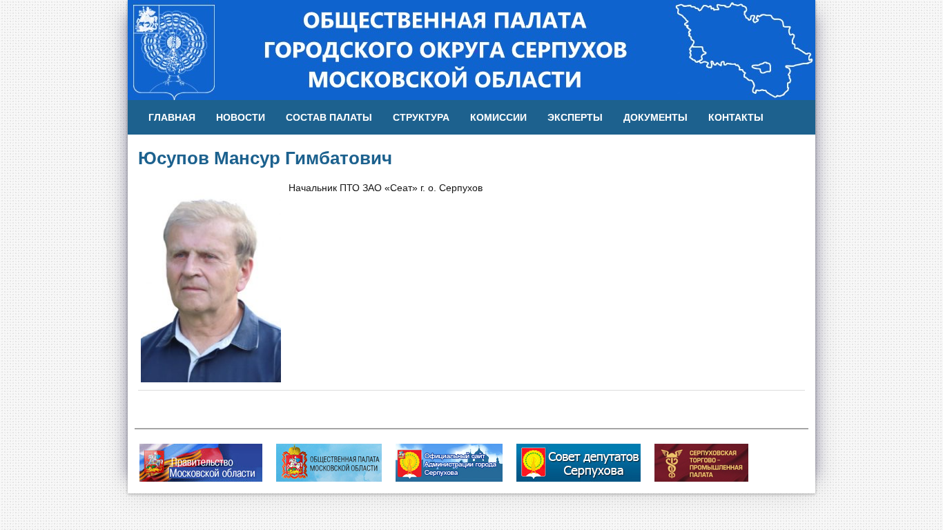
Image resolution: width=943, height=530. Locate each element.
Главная (171, 117)
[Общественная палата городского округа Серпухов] (471, 49)
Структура (421, 117)
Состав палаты (329, 117)
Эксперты (575, 117)
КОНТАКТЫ (736, 117)
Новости (240, 117)
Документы (655, 117)
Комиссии (498, 117)
